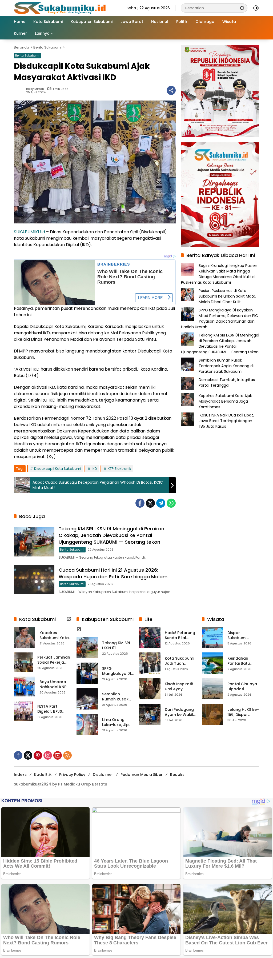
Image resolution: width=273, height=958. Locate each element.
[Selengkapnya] (68, 618)
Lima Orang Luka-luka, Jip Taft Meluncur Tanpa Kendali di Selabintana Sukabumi (116, 722)
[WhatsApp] (171, 503)
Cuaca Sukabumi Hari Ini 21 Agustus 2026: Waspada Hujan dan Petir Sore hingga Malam (113, 573)
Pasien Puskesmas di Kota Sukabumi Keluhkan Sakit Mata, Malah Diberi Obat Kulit (227, 296)
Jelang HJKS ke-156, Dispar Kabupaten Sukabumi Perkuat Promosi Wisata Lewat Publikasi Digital (243, 712)
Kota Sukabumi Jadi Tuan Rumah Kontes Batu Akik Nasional (179, 661)
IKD (94, 468)
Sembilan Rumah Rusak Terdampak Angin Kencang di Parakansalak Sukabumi (226, 366)
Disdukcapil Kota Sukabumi (57, 468)
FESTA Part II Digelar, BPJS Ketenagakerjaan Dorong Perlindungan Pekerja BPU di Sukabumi (54, 709)
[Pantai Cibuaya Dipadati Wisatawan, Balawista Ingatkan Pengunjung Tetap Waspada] (212, 688)
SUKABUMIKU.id (29, 232)
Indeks (20, 774)
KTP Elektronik (119, 468)
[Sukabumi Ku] (60, 7)
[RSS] (67, 755)
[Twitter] (150, 503)
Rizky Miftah (35, 88)
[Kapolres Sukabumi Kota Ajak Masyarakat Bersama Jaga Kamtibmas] (24, 637)
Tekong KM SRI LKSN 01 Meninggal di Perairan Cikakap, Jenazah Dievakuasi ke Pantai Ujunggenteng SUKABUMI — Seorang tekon (111, 535)
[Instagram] (47, 755)
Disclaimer (103, 774)
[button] (242, 7)
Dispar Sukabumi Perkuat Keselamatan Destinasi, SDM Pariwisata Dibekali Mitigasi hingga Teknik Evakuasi (242, 635)
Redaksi (177, 774)
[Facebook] (139, 503)
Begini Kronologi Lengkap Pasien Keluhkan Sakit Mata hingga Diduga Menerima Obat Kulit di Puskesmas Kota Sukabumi (219, 274)
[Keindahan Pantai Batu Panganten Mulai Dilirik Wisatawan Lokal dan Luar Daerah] (212, 663)
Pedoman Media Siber (142, 774)
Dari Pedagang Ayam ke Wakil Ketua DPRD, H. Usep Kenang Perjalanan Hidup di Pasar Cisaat (179, 712)
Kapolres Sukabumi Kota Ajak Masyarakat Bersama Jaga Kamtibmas (225, 401)
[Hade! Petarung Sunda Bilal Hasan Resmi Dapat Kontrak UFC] (149, 637)
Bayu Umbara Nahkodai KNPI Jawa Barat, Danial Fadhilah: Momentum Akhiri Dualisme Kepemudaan (54, 684)
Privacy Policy (72, 774)
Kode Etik (43, 774)
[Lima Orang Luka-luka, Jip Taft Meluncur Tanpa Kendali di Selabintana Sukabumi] (87, 724)
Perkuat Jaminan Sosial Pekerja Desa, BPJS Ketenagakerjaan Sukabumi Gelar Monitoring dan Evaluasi (54, 660)
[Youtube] (57, 755)
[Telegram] (160, 503)
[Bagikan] (171, 90)
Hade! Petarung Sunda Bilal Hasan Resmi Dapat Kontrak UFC (180, 635)
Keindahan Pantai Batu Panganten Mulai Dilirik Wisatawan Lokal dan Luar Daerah (241, 661)
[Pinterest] (38, 755)
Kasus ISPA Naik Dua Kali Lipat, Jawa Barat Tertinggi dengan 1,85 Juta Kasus (226, 420)
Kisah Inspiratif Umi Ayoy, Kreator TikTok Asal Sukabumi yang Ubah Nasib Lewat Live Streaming (180, 687)
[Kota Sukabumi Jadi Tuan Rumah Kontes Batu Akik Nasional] (149, 663)
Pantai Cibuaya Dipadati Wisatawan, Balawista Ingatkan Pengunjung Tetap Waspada (242, 687)
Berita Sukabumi (27, 55)
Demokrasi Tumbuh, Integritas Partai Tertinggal (227, 382)
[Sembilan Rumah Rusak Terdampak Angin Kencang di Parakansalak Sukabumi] (87, 699)
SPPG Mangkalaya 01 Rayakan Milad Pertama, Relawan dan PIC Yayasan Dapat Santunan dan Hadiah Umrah (219, 318)
